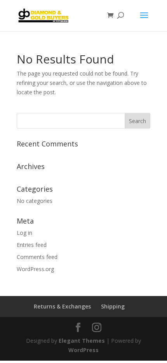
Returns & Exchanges (62, 306)
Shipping (113, 306)
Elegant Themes (82, 340)
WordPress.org (35, 269)
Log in (24, 232)
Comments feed (37, 257)
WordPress (83, 350)
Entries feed (32, 244)
